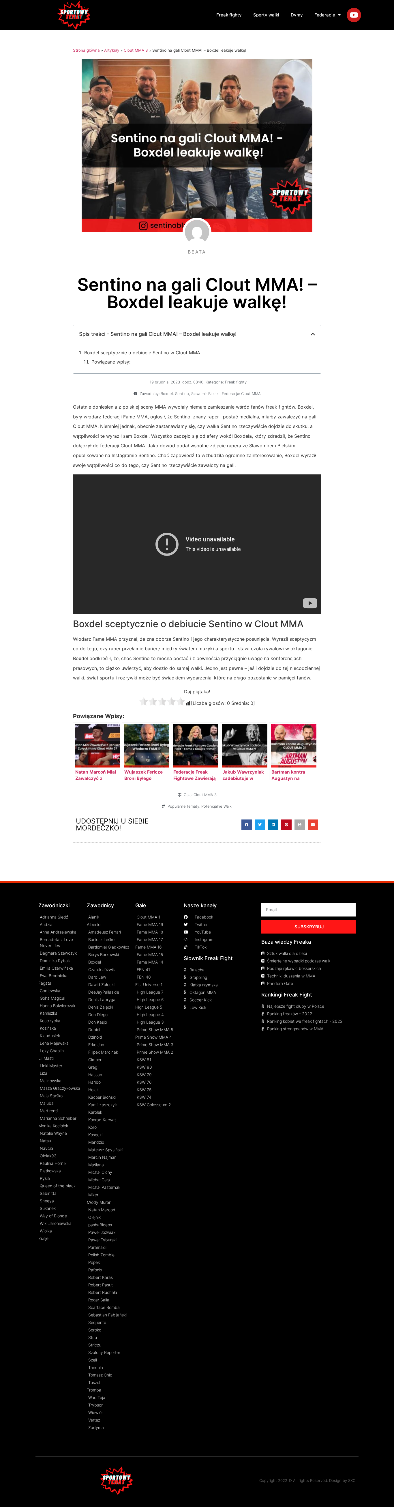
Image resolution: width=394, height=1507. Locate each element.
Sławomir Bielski (205, 393)
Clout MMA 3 (136, 50)
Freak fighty (229, 15)
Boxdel (167, 393)
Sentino (182, 393)
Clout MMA (251, 393)
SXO (352, 1480)
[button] (246, 824)
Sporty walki (266, 15)
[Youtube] (354, 15)
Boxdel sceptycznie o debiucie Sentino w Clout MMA (142, 352)
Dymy (297, 15)
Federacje (324, 15)
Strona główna (86, 50)
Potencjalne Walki (216, 806)
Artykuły (111, 50)
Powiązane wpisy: (110, 362)
